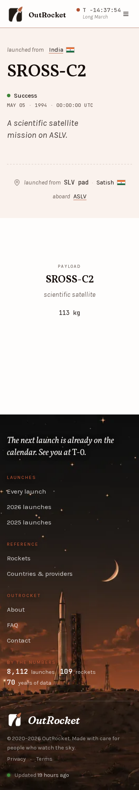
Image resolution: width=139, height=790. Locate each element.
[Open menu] (126, 14)
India (56, 49)
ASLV (79, 196)
